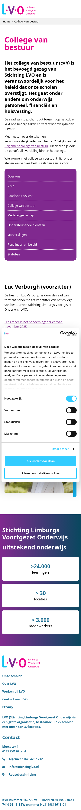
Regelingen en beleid (22, 244)
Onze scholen (12, 676)
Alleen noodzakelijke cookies (40, 473)
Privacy (7, 707)
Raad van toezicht (20, 196)
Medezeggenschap (21, 215)
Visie (11, 186)
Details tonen (60, 449)
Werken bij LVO (13, 691)
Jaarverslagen (17, 235)
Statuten (14, 254)
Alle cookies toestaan (41, 461)
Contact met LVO (15, 699)
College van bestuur (22, 206)
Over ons (14, 176)
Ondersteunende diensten (26, 225)
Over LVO (9, 684)
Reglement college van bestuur (26, 146)
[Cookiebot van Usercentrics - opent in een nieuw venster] (60, 333)
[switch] (71, 410)
